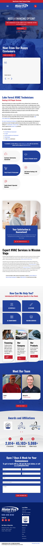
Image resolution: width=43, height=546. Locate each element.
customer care (13, 126)
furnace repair (15, 124)
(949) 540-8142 (26, 145)
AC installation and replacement (10, 132)
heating (8, 139)
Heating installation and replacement (11, 135)
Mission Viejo (7, 118)
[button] (7, 6)
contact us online (25, 143)
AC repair (6, 133)
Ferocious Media (20, 544)
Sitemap (33, 543)
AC (4, 139)
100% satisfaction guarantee (26, 259)
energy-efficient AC (26, 267)
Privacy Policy (37, 543)
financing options (32, 264)
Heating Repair (7, 137)
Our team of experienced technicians (9, 121)
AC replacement (9, 124)
